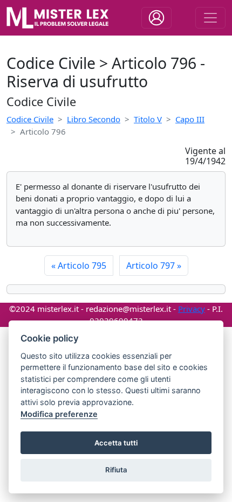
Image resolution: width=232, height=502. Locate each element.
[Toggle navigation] (156, 18)
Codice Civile (29, 119)
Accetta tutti (116, 442)
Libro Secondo (93, 119)
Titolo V (148, 119)
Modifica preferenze (59, 414)
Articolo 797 (153, 265)
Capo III (189, 119)
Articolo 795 (78, 265)
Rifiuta (116, 469)
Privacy (191, 308)
